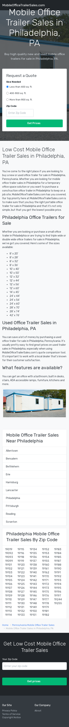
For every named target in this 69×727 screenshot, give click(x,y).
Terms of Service (11, 714)
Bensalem (12, 458)
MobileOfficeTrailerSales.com (23, 5)
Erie (8, 474)
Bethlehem (12, 466)
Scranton (11, 521)
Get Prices (33, 123)
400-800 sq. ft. (18, 93)
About (38, 710)
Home (5, 625)
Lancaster (12, 490)
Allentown (12, 450)
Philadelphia (13, 498)
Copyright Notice (11, 717)
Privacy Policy (9, 710)
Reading (10, 514)
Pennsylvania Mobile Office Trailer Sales (33, 625)
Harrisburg (12, 482)
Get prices (33, 681)
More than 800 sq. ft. (21, 99)
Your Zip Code (9, 659)
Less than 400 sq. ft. (21, 87)
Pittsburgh (12, 506)
